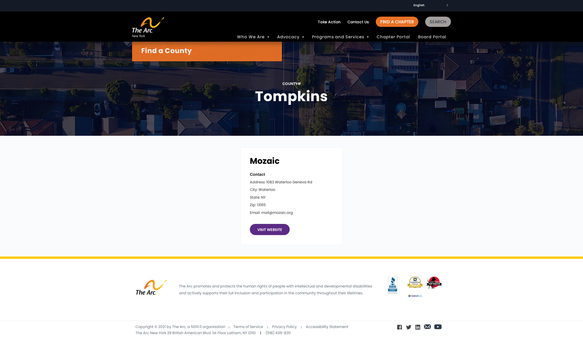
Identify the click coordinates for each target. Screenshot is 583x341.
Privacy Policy (284, 326)
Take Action (329, 22)
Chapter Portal (394, 37)
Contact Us (358, 22)
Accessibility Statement (327, 326)
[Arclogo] (148, 32)
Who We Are (251, 37)
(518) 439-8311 (278, 333)
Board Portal (432, 37)
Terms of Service (248, 326)
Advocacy (288, 37)
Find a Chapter (397, 22)
